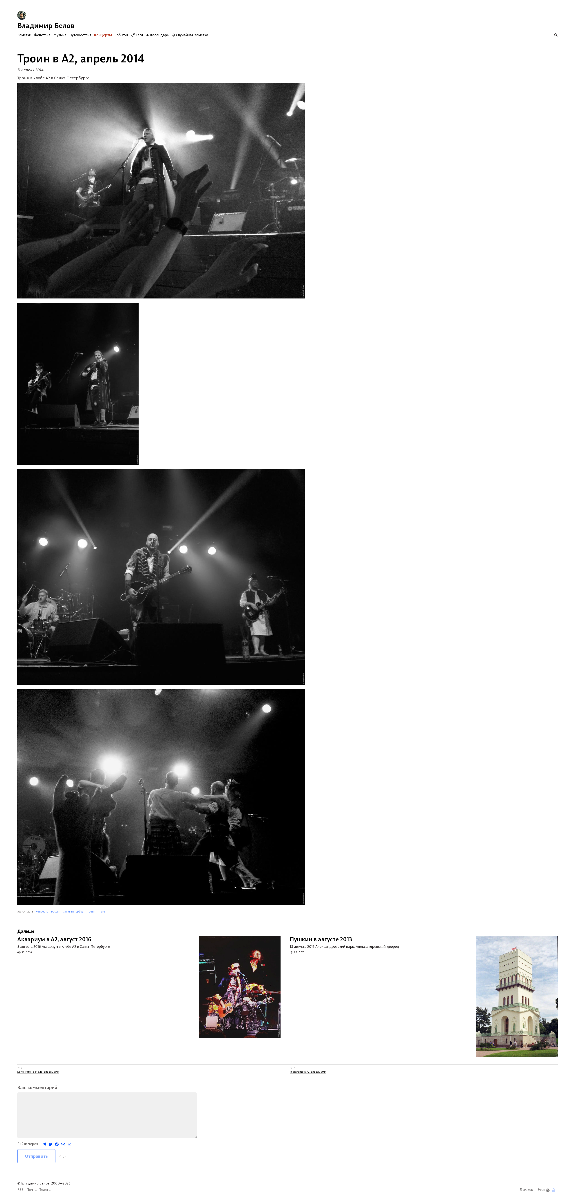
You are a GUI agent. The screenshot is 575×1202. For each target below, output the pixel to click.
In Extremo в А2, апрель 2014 (308, 1071)
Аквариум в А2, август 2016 (54, 939)
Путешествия (80, 35)
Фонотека (42, 35)
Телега (45, 1189)
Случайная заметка (191, 35)
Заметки (24, 35)
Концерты (103, 35)
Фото (101, 911)
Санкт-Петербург (74, 911)
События (121, 35)
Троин (91, 911)
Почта (31, 1189)
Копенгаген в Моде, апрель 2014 (38, 1071)
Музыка (59, 35)
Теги (139, 35)
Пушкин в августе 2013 (321, 939)
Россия (55, 911)
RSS (20, 1189)
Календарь (159, 35)
